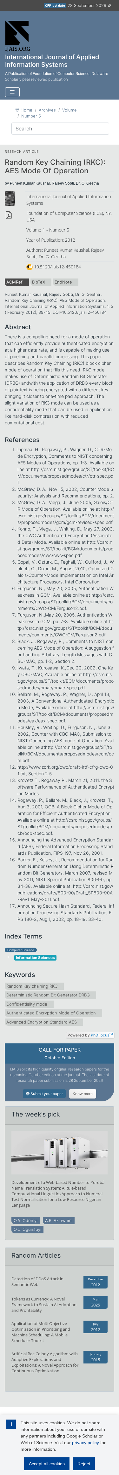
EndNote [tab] (63, 281)
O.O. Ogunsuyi (27, 1229)
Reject (83, 1463)
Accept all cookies (47, 1463)
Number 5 (31, 115)
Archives (47, 109)
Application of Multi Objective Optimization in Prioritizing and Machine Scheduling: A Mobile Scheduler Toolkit (40, 1332)
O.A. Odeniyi (25, 1220)
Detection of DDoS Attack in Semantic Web (37, 1281)
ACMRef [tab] (14, 281)
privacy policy (85, 1442)
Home (26, 109)
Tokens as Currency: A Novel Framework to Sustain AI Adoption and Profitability (43, 1304)
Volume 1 (71, 109)
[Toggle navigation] (12, 92)
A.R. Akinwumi (58, 1220)
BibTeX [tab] (38, 281)
